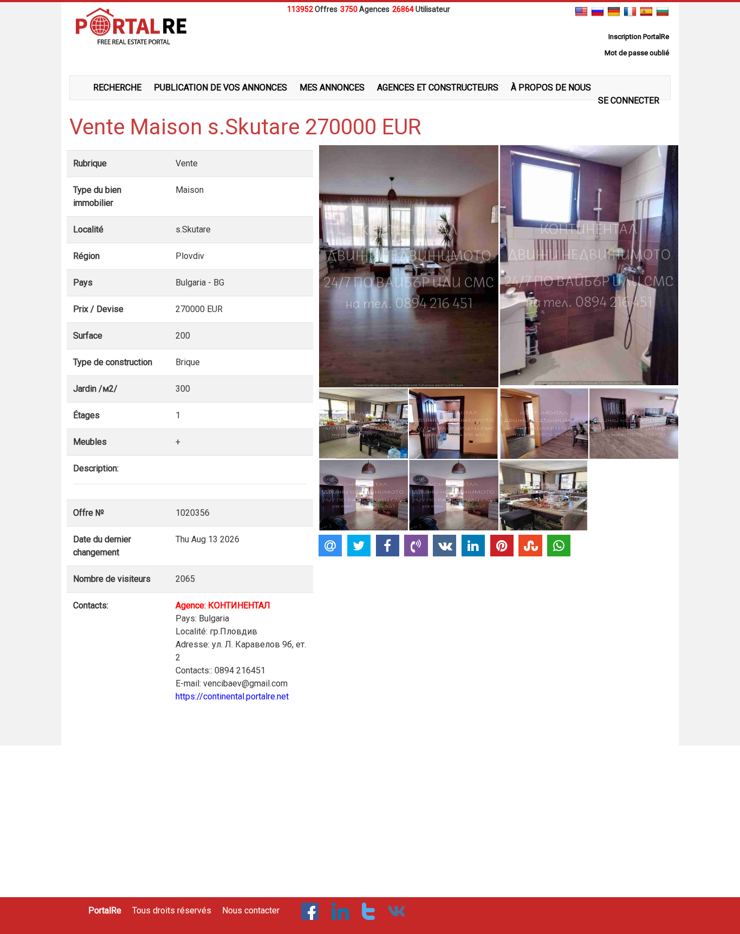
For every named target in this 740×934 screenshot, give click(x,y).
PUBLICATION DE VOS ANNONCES (220, 87)
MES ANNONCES (332, 87)
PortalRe (104, 910)
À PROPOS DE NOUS (551, 87)
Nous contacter (251, 910)
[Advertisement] (370, 43)
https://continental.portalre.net (232, 696)
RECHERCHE (117, 87)
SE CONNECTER (628, 100)
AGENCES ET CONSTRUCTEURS (437, 87)
